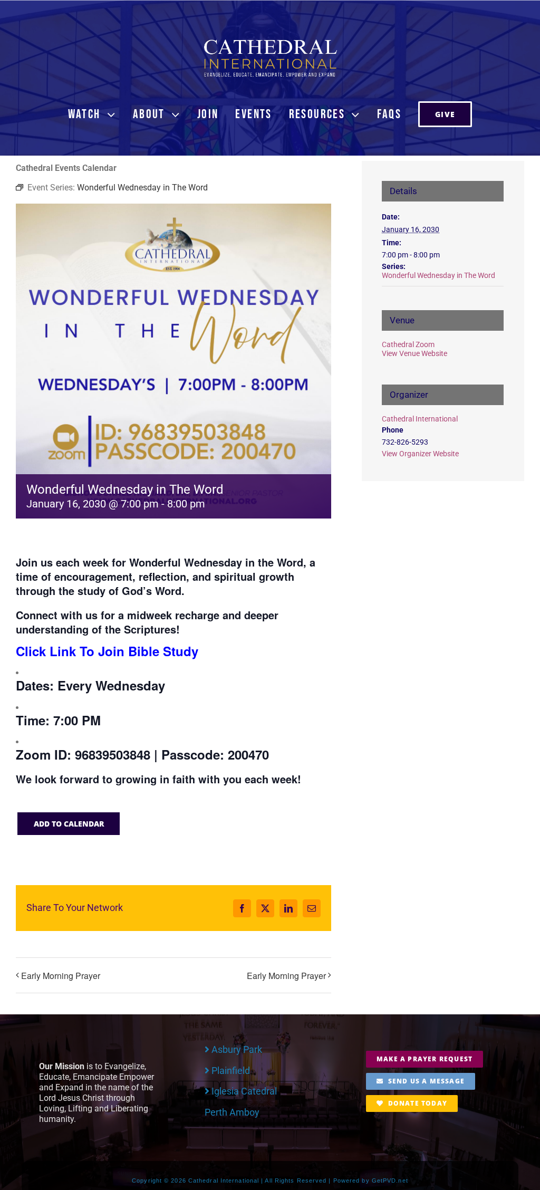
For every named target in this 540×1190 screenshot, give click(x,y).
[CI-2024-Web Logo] (270, 42)
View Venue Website (414, 353)
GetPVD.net (390, 1180)
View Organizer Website (420, 453)
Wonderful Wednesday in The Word (438, 275)
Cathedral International (420, 419)
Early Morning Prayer (60, 976)
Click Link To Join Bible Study (107, 651)
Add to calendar (69, 823)
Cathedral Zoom (408, 344)
